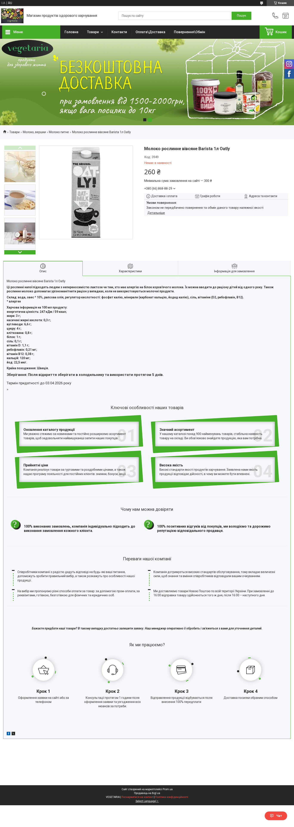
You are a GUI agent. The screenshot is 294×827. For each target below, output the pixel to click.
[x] (13, 734)
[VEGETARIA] (12, 15)
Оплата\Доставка (150, 32)
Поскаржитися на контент (137, 797)
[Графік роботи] (286, 15)
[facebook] (8, 734)
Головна (71, 32)
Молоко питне (59, 132)
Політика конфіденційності (171, 797)
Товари (93, 32)
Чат (279, 816)
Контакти (119, 32)
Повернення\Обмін (189, 32)
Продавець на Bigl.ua (147, 793)
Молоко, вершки (34, 132)
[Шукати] (241, 16)
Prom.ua (168, 789)
